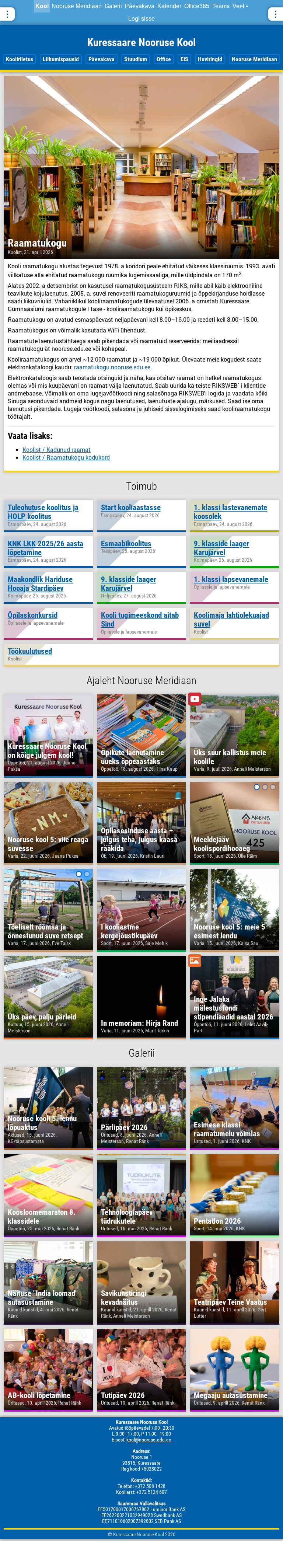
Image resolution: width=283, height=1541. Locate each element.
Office (164, 59)
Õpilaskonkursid (32, 615)
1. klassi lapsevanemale (231, 579)
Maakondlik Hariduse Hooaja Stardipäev (40, 584)
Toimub (141, 486)
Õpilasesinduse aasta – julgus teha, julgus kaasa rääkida (139, 839)
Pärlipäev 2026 (124, 1127)
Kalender (169, 6)
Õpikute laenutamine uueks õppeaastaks (132, 757)
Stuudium (135, 59)
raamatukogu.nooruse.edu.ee (112, 367)
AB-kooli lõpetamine (39, 1395)
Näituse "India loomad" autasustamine (43, 1298)
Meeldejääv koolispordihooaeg (222, 844)
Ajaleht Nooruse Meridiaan (141, 680)
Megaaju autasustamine (231, 1395)
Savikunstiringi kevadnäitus (124, 1298)
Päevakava (139, 6)
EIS (184, 59)
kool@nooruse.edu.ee (148, 1440)
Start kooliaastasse (131, 507)
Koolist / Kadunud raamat (56, 449)
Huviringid (210, 59)
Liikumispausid (61, 59)
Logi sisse (141, 18)
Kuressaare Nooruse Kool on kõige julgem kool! (47, 751)
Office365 (196, 6)
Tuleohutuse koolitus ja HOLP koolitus (43, 512)
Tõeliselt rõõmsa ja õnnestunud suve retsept (45, 931)
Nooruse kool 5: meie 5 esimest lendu (229, 931)
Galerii (113, 6)
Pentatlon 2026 (217, 1221)
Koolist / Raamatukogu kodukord (66, 457)
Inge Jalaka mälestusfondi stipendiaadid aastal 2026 (233, 1008)
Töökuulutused (30, 651)
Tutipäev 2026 (123, 1395)
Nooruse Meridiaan (77, 6)
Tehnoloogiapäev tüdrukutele (127, 1217)
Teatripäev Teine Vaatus (230, 1302)
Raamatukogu (37, 243)
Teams (221, 6)
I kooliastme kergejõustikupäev (129, 931)
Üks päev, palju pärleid (42, 1016)
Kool (42, 6)
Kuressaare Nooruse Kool (141, 42)
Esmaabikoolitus (126, 543)
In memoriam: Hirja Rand (139, 1023)
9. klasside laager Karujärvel (221, 548)
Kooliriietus (19, 59)
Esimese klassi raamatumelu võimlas (227, 1129)
